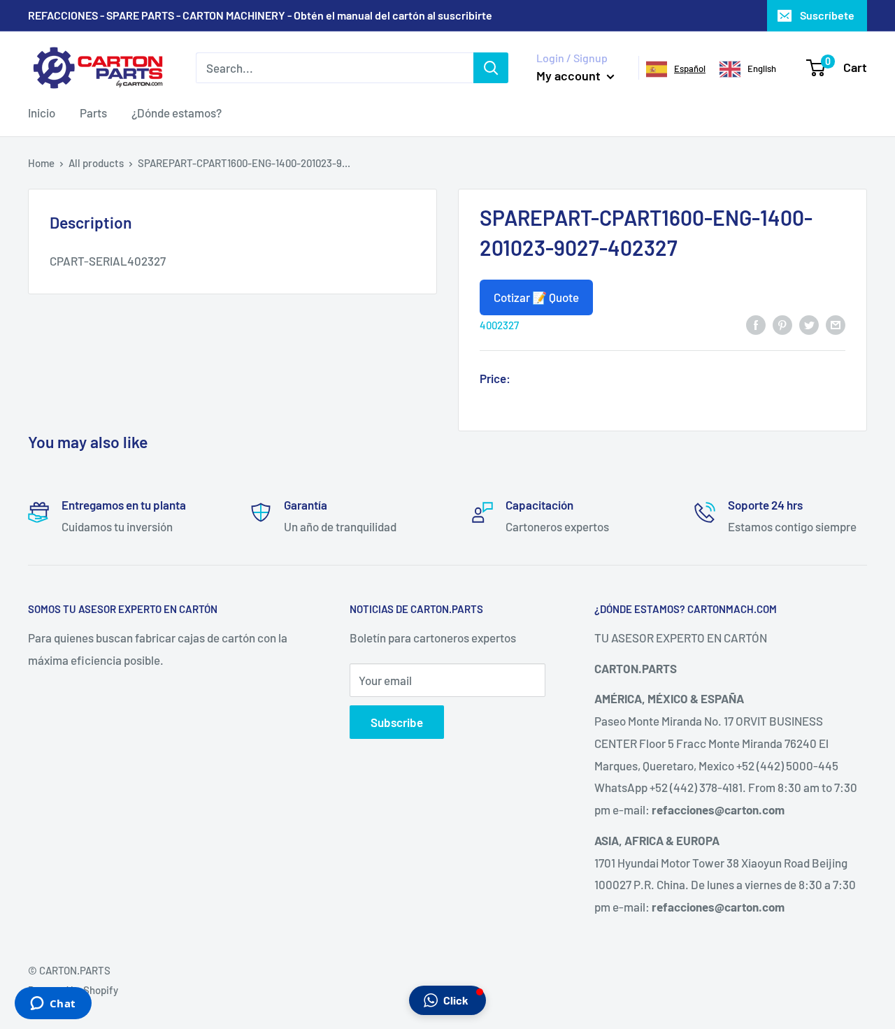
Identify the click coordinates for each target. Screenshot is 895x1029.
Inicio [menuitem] (41, 113)
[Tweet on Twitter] (809, 324)
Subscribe (397, 722)
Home (41, 163)
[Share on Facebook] (756, 324)
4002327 (499, 325)
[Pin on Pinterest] (782, 324)
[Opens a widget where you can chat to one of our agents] (53, 1004)
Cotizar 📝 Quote (536, 297)
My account (569, 75)
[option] (748, 69)
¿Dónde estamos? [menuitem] (176, 113)
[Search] (490, 67)
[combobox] (676, 69)
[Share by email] (835, 324)
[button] (447, 1000)
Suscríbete (827, 15)
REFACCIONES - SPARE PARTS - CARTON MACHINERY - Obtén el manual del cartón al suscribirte (260, 15)
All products (96, 163)
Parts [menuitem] (93, 113)
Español (690, 68)
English (761, 68)
